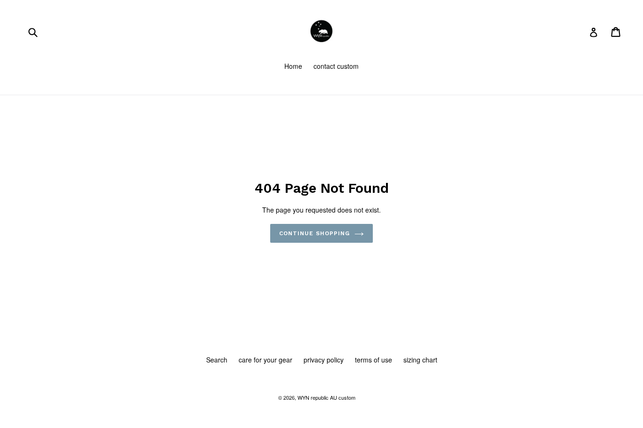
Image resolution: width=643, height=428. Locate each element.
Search (216, 359)
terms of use (373, 359)
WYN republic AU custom (326, 397)
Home (293, 66)
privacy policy (324, 359)
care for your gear (265, 359)
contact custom (336, 66)
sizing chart (420, 359)
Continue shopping (314, 233)
